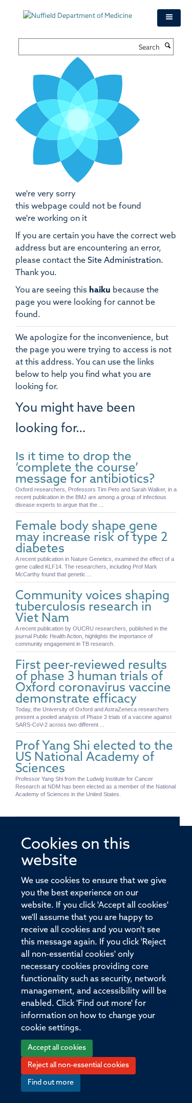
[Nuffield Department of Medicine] (82, 11)
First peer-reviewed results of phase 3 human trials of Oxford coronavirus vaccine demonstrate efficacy (93, 683)
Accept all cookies (57, 1048)
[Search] (168, 46)
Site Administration (124, 261)
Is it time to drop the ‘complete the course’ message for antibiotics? (85, 468)
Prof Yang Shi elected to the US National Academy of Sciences (94, 757)
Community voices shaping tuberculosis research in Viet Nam (92, 607)
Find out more (51, 1083)
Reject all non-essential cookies (78, 1065)
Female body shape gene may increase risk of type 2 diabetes (91, 538)
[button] (169, 18)
